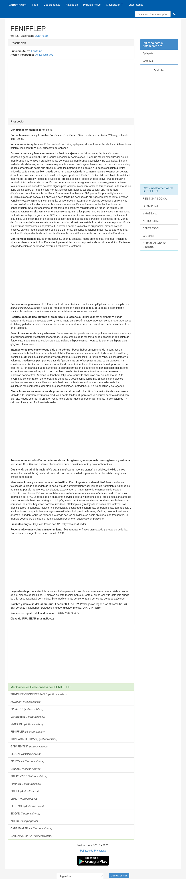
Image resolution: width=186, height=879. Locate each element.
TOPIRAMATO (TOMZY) (34, 739)
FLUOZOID (27, 806)
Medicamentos (51, 4)
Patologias (72, 4)
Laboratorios (136, 4)
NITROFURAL (151, 221)
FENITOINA (27, 761)
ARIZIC (24, 821)
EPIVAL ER (27, 709)
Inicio (35, 4)
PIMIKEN (26, 783)
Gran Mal (148, 61)
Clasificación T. (114, 4)
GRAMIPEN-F (151, 206)
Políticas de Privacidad (93, 850)
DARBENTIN (28, 716)
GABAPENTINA (29, 746)
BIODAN (25, 813)
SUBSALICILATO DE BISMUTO (154, 245)
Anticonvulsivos (44, 54)
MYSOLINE (27, 724)
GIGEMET (149, 236)
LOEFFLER (41, 35)
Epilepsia (148, 53)
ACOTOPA (26, 701)
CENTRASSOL (151, 228)
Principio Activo (92, 4)
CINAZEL (26, 769)
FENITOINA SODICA (155, 198)
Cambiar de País (119, 875)
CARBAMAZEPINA (31, 828)
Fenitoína (36, 51)
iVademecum (17, 4)
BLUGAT (26, 754)
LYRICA (24, 798)
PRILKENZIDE (29, 776)
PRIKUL (25, 791)
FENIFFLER (28, 731)
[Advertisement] (71, 88)
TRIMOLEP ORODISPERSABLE (39, 694)
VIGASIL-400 (150, 213)
